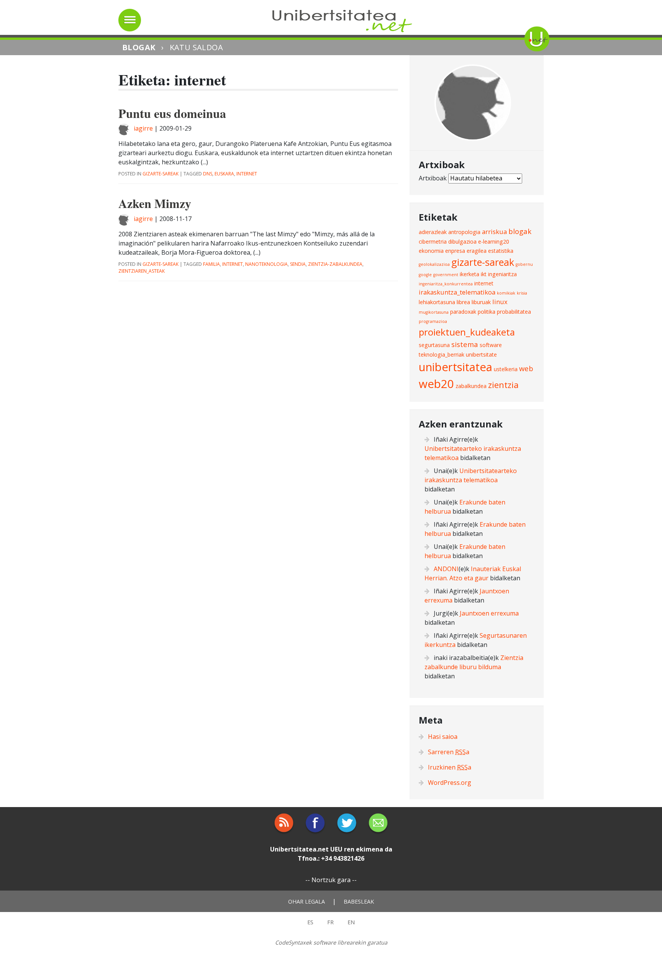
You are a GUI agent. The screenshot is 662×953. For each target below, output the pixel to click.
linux (500, 301)
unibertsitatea (455, 367)
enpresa (455, 250)
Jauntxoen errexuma (489, 613)
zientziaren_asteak (141, 271)
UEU (336, 849)
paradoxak (463, 311)
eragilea (477, 250)
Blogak (138, 47)
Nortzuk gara (331, 880)
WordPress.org (449, 782)
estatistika (500, 250)
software (491, 345)
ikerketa (469, 274)
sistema (464, 344)
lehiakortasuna (437, 302)
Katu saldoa (196, 47)
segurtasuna (434, 345)
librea (463, 302)
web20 (436, 383)
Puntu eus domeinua (172, 113)
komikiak (506, 293)
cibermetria (433, 241)
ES (310, 922)
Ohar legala (306, 901)
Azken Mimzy (154, 203)
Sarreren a (448, 752)
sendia (298, 264)
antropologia (464, 232)
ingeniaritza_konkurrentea (446, 284)
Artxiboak (433, 178)
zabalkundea (471, 386)
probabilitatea (514, 311)
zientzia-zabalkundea (335, 264)
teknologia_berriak (441, 354)
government (445, 274)
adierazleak (433, 232)
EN (351, 922)
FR (330, 922)
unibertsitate (481, 354)
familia (211, 264)
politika (486, 311)
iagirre (143, 128)
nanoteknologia (266, 264)
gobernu (524, 264)
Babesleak (359, 901)
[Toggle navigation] (129, 20)
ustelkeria (506, 369)
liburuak (481, 302)
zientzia (503, 385)
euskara (224, 173)
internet (246, 173)
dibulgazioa (462, 241)
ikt (484, 274)
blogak (519, 231)
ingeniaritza (502, 274)
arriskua (494, 231)
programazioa (433, 321)
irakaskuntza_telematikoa (457, 292)
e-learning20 (493, 241)
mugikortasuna (434, 312)
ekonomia (431, 250)
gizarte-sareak (161, 173)
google (425, 274)
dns (207, 173)
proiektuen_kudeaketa (467, 332)
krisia (522, 293)
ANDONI (446, 569)
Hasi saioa (442, 736)
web (526, 368)
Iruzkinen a (449, 767)
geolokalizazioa (434, 264)
